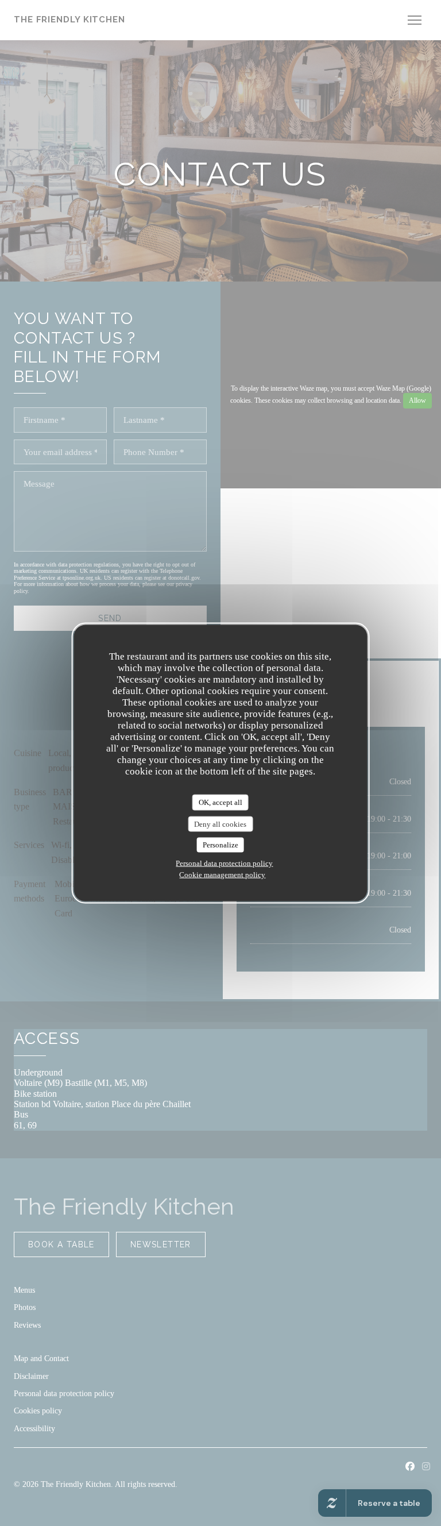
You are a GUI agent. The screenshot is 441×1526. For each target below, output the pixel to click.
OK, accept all (220, 802)
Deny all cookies (220, 823)
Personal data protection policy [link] (224, 862)
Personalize (220, 845)
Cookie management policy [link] (222, 874)
